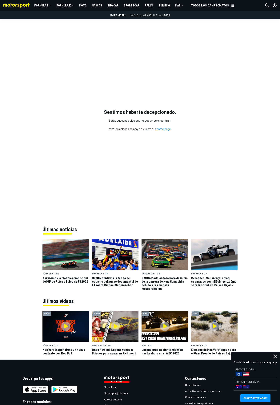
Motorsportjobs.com (116, 393)
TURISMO (164, 5)
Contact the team (195, 397)
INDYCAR (112, 5)
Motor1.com (110, 387)
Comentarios (192, 385)
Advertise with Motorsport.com (203, 391)
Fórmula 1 (41, 5)
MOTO (82, 5)
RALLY (149, 5)
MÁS (177, 5)
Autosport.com (113, 399)
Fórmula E (63, 5)
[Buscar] (267, 5)
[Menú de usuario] (274, 5)
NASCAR (97, 5)
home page (164, 129)
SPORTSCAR (131, 5)
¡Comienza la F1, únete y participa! (150, 14)
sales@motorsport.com (199, 403)
